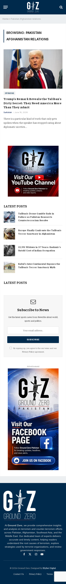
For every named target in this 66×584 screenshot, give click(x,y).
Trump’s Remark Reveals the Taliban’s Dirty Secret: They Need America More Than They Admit (32, 103)
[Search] (61, 7)
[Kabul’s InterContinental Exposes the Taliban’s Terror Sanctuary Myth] (9, 267)
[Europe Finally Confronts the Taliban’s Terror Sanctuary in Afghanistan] (9, 233)
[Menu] (5, 7)
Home (6, 19)
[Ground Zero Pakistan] (33, 7)
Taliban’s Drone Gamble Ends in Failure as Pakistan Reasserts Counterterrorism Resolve (36, 217)
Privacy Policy (28, 351)
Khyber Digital (49, 568)
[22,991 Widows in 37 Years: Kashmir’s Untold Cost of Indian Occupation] (9, 250)
